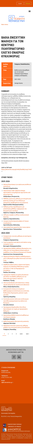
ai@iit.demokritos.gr (7, 382)
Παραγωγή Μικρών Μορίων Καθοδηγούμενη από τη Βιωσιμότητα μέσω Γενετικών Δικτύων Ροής (17, 258)
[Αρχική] (16, 18)
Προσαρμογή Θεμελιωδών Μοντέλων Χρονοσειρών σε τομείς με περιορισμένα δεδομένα (15, 309)
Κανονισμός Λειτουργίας (8, 413)
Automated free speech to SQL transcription (16, 227)
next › (21, 334)
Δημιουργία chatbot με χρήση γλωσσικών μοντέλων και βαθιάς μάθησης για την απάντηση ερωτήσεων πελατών (16, 276)
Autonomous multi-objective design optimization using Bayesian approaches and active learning (16, 192)
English (20, 3)
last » (27, 334)
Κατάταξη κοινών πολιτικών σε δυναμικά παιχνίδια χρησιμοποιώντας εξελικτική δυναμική (16, 301)
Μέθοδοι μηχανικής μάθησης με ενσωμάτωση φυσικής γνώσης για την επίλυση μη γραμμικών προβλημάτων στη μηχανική (17, 200)
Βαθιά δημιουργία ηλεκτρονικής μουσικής (16, 321)
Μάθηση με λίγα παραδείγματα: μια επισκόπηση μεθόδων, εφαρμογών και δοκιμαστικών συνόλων (15, 208)
